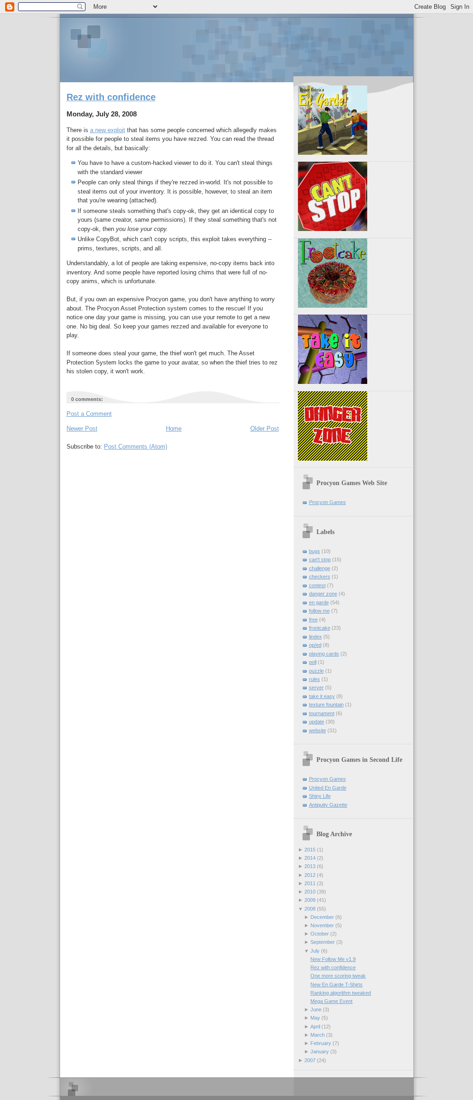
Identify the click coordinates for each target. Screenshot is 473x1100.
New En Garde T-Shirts (336, 984)
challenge (319, 568)
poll (312, 662)
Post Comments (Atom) (135, 446)
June (315, 1009)
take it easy (322, 696)
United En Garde (327, 787)
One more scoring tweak (338, 975)
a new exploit (107, 130)
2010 (309, 891)
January (319, 1051)
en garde (319, 602)
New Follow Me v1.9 (333, 959)
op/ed (315, 645)
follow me (319, 611)
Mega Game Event (331, 1001)
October (319, 933)
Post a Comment (89, 413)
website (317, 730)
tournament (321, 713)
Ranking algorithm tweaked (340, 993)
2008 (309, 909)
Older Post (264, 428)
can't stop (320, 559)
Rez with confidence (111, 97)
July (315, 951)
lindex (315, 636)
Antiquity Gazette (328, 805)
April (315, 1026)
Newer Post (82, 428)
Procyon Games (236, 47)
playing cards (324, 653)
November (322, 925)
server (316, 687)
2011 (309, 883)
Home (174, 428)
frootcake (319, 628)
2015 (309, 849)
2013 (309, 866)
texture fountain (326, 704)
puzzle (316, 671)
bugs (314, 551)
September (322, 942)
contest (317, 585)
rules (314, 679)
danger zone (323, 593)
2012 (309, 875)
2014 (309, 858)
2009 (309, 900)
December (322, 917)
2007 (309, 1060)
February (320, 1043)
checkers (319, 576)
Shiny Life (320, 796)
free (313, 619)
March (317, 1035)
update (316, 721)
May (315, 1018)
